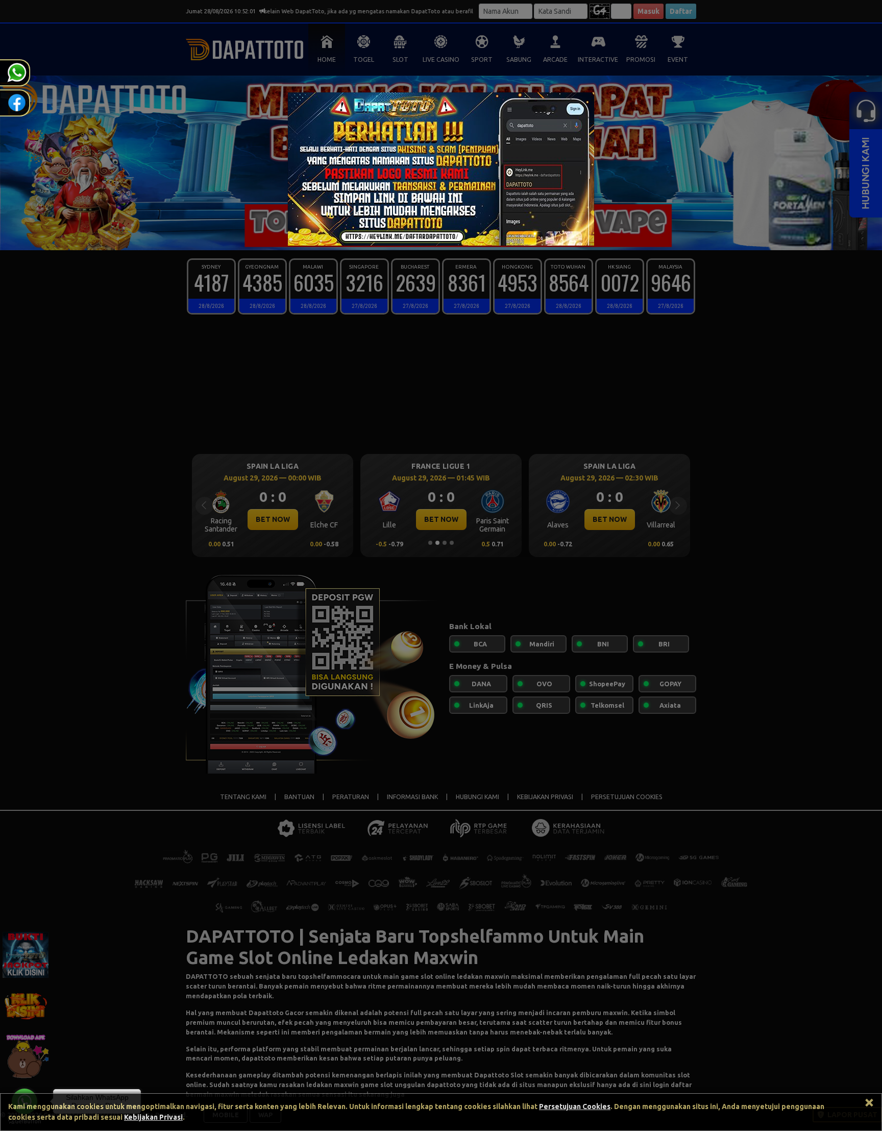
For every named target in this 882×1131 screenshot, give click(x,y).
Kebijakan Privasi (153, 1117)
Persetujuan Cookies (574, 1106)
